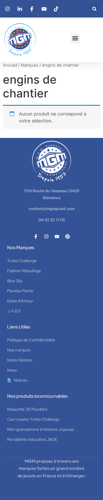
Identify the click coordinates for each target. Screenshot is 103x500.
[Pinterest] (67, 236)
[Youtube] (57, 236)
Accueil (10, 65)
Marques (29, 65)
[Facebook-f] (35, 236)
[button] (94, 8)
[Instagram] (46, 236)
